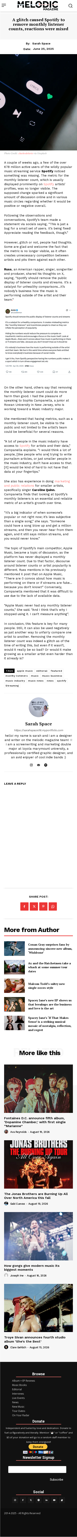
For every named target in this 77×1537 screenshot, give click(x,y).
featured (56, 670)
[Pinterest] (43, 906)
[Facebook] (24, 906)
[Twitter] (31, 1500)
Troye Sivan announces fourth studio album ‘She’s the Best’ (35, 1339)
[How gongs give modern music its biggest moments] (38, 1236)
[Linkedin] (46, 1500)
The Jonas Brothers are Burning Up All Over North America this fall (36, 1196)
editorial (42, 670)
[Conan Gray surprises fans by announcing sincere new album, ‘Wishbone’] (14, 948)
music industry (15, 680)
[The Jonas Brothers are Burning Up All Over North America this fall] (38, 1164)
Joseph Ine (17, 1275)
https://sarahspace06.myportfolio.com (38, 730)
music (35, 675)
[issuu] (62, 1500)
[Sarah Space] (38, 707)
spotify (61, 680)
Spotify (49, 184)
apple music (25, 670)
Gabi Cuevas (17, 1203)
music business (52, 675)
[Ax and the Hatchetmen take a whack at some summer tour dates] (14, 967)
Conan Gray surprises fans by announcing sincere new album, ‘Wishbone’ (50, 948)
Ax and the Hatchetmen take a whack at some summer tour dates (49, 967)
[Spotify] (45, 764)
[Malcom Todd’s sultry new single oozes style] (14, 986)
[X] (34, 906)
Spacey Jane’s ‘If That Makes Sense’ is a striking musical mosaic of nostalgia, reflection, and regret (49, 1024)
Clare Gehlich (18, 1347)
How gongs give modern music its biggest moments (32, 1268)
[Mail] (38, 764)
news (50, 680)
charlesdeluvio (25, 153)
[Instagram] (31, 764)
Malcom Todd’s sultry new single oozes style (46, 986)
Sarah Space (41, 43)
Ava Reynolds (18, 1131)
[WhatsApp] (53, 906)
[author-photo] (6, 1132)
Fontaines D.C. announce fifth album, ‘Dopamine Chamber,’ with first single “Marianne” (35, 1122)
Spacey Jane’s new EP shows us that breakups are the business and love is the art (50, 1004)
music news (36, 680)
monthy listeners (17, 675)
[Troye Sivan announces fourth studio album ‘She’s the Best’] (38, 1308)
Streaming (12, 685)
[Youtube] (54, 1500)
